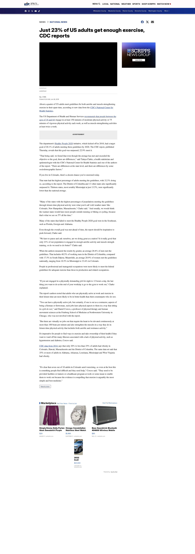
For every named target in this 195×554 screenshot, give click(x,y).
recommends (89, 116)
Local (105, 4)
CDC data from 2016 (48, 345)
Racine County (128, 11)
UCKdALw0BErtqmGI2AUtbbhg (36, 11)
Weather (126, 4)
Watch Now (163, 4)
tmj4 (26, 11)
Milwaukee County (99, 11)
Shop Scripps (149, 4)
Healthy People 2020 (64, 143)
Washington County (155, 11)
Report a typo (45, 386)
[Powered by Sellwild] (114, 472)
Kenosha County (140, 11)
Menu (95, 4)
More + (166, 11)
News (42, 22)
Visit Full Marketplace (109, 403)
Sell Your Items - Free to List (67, 403)
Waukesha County (114, 11)
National (115, 4)
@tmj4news (39, 11)
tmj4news (29, 11)
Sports (136, 4)
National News (58, 22)
